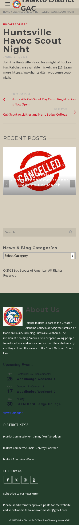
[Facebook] (8, 480)
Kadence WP (64, 520)
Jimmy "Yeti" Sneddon (47, 436)
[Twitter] (16, 480)
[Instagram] (25, 480)
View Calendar (13, 413)
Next (72, 183)
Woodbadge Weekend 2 (36, 391)
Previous (6, 183)
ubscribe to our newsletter (22, 493)
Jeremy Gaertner (47, 448)
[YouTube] (34, 480)
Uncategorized (15, 24)
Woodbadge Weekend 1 (36, 379)
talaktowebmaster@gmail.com (47, 510)
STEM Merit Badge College (39, 404)
